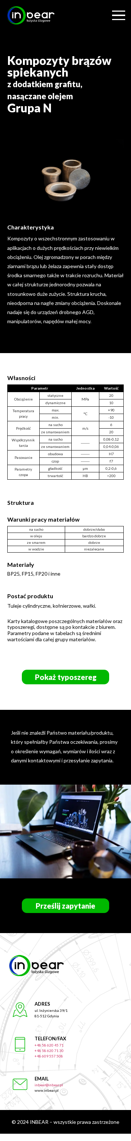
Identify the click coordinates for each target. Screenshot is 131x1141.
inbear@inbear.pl (49, 1085)
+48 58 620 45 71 (49, 1045)
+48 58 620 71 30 (49, 1050)
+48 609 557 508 (49, 1056)
